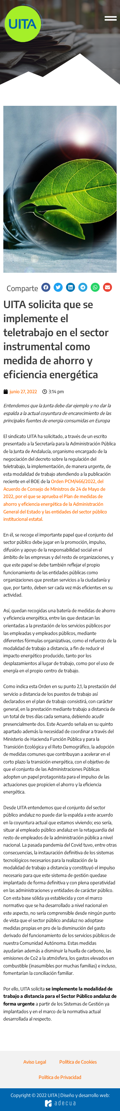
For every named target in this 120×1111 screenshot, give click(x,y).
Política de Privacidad (60, 1077)
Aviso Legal (34, 1062)
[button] (45, 287)
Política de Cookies (78, 1062)
